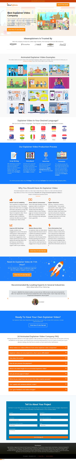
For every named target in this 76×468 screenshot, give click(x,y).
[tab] (38, 347)
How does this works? (17, 358)
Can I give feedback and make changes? (22, 389)
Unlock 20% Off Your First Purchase (38, 1)
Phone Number (11, 417)
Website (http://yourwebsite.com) (45, 417)
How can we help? (12, 428)
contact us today (27, 61)
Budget (41, 423)
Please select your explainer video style (16, 423)
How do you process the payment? (21, 363)
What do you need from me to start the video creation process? (30, 379)
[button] (62, 4)
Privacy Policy (41, 456)
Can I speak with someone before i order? (23, 384)
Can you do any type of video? (19, 374)
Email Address (42, 412)
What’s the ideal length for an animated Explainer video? (28, 368)
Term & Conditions (49, 456)
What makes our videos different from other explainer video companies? (33, 348)
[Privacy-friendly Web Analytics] (2, 459)
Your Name (11, 412)
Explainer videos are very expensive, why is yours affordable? (29, 353)
